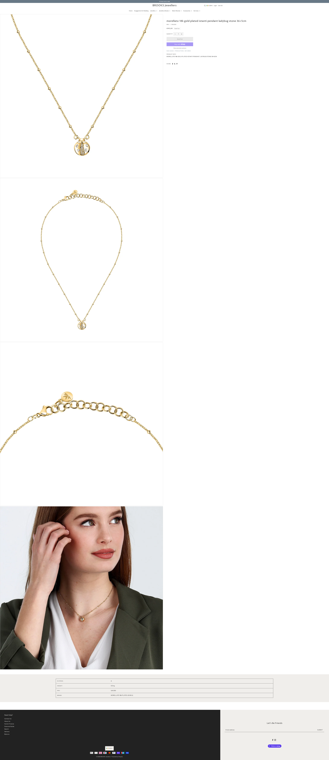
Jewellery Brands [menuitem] (164, 11)
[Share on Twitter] (174, 64)
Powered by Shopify (117, 756)
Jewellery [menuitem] (153, 11)
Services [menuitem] (196, 11)
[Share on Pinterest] (177, 64)
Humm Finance (9, 724)
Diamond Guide (9, 726)
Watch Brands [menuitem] (176, 11)
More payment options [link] (179, 48)
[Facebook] (272, 740)
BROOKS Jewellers (165, 5)
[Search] (205, 5)
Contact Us (7, 719)
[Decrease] (175, 34)
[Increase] (181, 34)
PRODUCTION (179, 51)
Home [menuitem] (130, 11)
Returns (6, 734)
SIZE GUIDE (170, 51)
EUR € (210, 5)
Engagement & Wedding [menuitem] (141, 11)
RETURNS (188, 51)
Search (6, 729)
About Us (7, 721)
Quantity (170, 34)
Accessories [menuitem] (187, 11)
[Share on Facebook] (172, 64)
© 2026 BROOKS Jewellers (103, 756)
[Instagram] (275, 740)
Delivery (7, 731)
